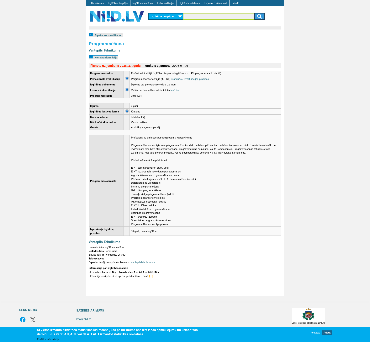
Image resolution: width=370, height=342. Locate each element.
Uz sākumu (97, 3)
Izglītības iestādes (142, 3)
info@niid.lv (83, 319)
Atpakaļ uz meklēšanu (108, 35)
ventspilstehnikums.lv (143, 262)
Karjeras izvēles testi (215, 3)
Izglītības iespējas (118, 3)
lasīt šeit (175, 90)
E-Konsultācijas (166, 3)
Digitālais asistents (189, 3)
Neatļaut (315, 332)
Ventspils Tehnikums (104, 50)
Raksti (235, 3)
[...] (151, 276)
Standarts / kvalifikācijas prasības (190, 79)
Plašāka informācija (48, 339)
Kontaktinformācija (106, 57)
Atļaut (327, 332)
